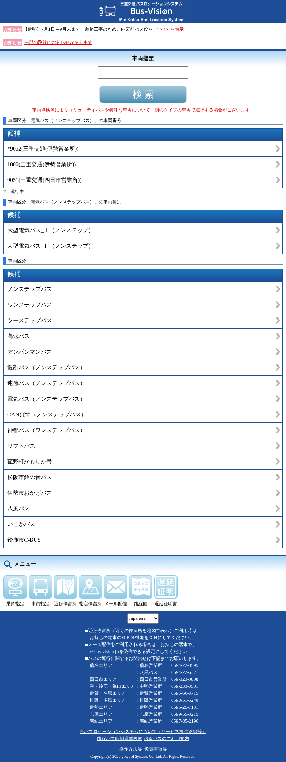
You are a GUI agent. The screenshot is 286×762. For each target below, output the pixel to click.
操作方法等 (130, 749)
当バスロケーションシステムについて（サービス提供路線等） (143, 731)
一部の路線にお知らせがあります (58, 42)
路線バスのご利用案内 (166, 738)
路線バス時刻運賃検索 (119, 738)
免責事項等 (155, 749)
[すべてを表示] (170, 29)
